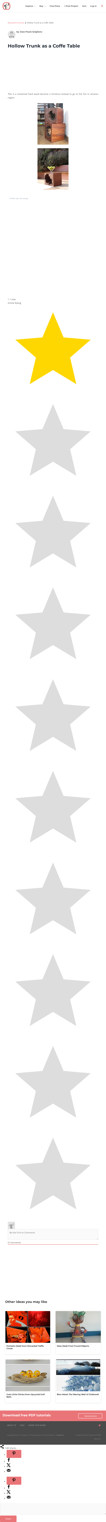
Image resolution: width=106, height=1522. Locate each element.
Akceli (93, 1435)
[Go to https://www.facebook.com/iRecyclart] (89, 1425)
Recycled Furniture (16, 22)
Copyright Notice (13, 1435)
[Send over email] (9, 1471)
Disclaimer (24, 1435)
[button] (34, 6)
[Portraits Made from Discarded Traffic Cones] (27, 1332)
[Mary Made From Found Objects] (78, 1332)
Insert (8, 1518)
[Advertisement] (53, 71)
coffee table (15, 198)
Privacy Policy (34, 1435)
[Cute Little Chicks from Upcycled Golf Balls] (27, 1381)
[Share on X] (9, 1466)
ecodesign (24, 198)
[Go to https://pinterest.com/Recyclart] (84, 1425)
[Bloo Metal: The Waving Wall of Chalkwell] (78, 1381)
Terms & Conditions (48, 1435)
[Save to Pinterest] (14, 1454)
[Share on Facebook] (9, 1461)
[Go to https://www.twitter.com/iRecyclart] (99, 1425)
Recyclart (97, 1439)
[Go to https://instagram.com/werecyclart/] (94, 1425)
